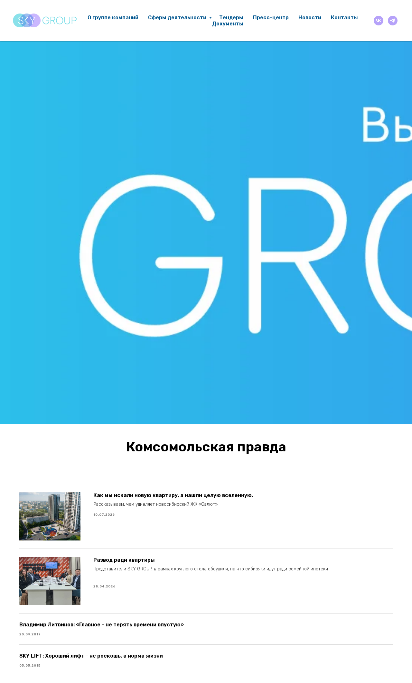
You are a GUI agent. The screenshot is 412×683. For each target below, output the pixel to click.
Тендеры (231, 17)
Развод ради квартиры (124, 560)
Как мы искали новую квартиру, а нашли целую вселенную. (173, 495)
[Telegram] (393, 20)
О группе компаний (113, 17)
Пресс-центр (271, 17)
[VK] (378, 20)
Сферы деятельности (178, 17)
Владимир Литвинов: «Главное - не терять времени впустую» (101, 625)
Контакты (344, 17)
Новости (309, 17)
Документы (227, 24)
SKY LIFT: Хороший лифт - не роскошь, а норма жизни (91, 656)
